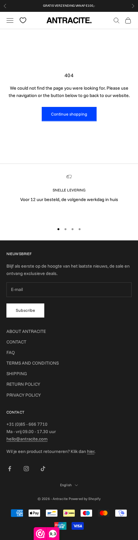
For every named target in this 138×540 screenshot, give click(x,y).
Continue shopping (69, 114)
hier (90, 451)
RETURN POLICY (23, 384)
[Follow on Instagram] (26, 468)
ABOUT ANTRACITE (26, 331)
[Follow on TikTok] (43, 468)
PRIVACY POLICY (23, 395)
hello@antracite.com (26, 439)
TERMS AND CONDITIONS (32, 363)
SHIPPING (16, 373)
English (66, 485)
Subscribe (25, 310)
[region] (69, 196)
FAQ (10, 352)
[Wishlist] (23, 20)
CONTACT (16, 342)
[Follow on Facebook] (9, 468)
